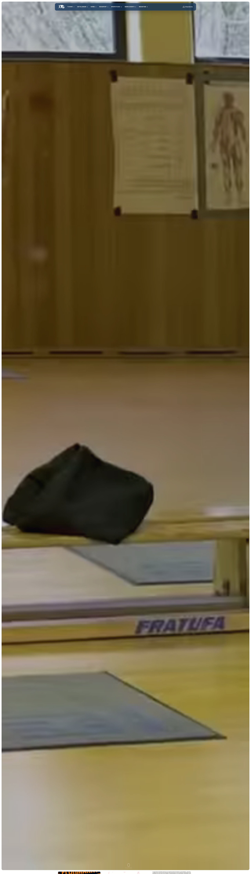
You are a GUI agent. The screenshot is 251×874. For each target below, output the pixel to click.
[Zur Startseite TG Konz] (61, 7)
